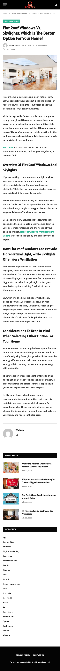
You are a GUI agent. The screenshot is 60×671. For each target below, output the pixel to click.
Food (5, 574)
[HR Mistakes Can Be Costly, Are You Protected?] (11, 514)
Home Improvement (11, 21)
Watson (14, 45)
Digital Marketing (11, 551)
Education (7, 556)
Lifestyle (7, 593)
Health (6, 579)
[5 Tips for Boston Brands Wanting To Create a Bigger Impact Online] (11, 483)
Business (7, 546)
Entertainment (10, 560)
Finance (6, 570)
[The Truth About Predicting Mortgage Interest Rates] (11, 498)
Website (6, 635)
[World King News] (30, 4)
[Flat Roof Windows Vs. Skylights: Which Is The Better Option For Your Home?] (30, 72)
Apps (5, 537)
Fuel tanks (8, 147)
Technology (8, 626)
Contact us (38, 655)
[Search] (55, 4)
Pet (4, 607)
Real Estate (8, 612)
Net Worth (7, 598)
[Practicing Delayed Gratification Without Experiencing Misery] (11, 467)
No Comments (41, 45)
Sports (6, 621)
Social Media (9, 616)
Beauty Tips (8, 542)
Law (5, 588)
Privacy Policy (23, 655)
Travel (6, 630)
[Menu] (5, 4)
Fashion (6, 565)
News (5, 602)
